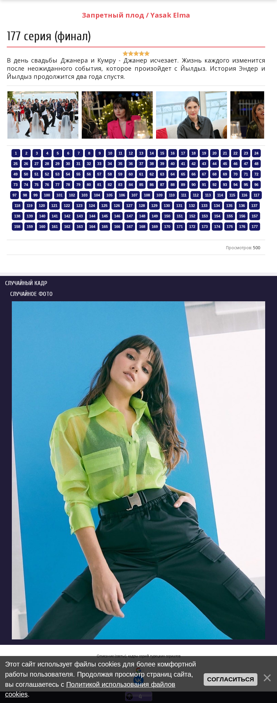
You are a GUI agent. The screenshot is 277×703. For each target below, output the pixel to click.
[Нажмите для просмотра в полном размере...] (43, 138)
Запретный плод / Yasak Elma (136, 15)
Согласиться (230, 679)
